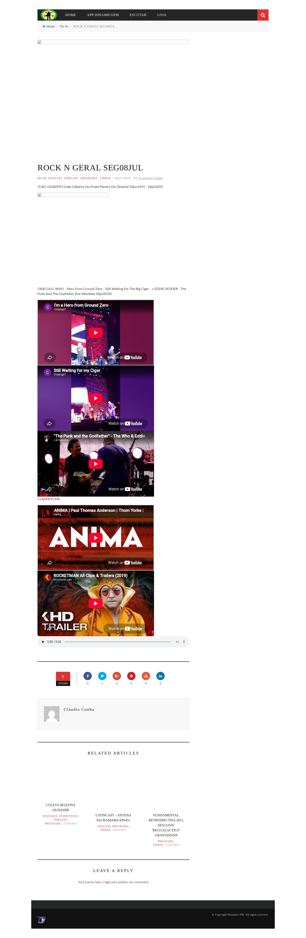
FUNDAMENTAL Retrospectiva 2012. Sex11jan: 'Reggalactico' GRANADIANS (166, 825)
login (107, 882)
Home (70, 15)
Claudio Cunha (151, 178)
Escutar (138, 15)
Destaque (50, 816)
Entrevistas (68, 816)
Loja (162, 15)
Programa (89, 178)
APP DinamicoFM (103, 15)
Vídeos (105, 178)
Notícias (55, 178)
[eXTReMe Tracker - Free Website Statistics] (41, 920)
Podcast (71, 178)
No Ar (41, 178)
